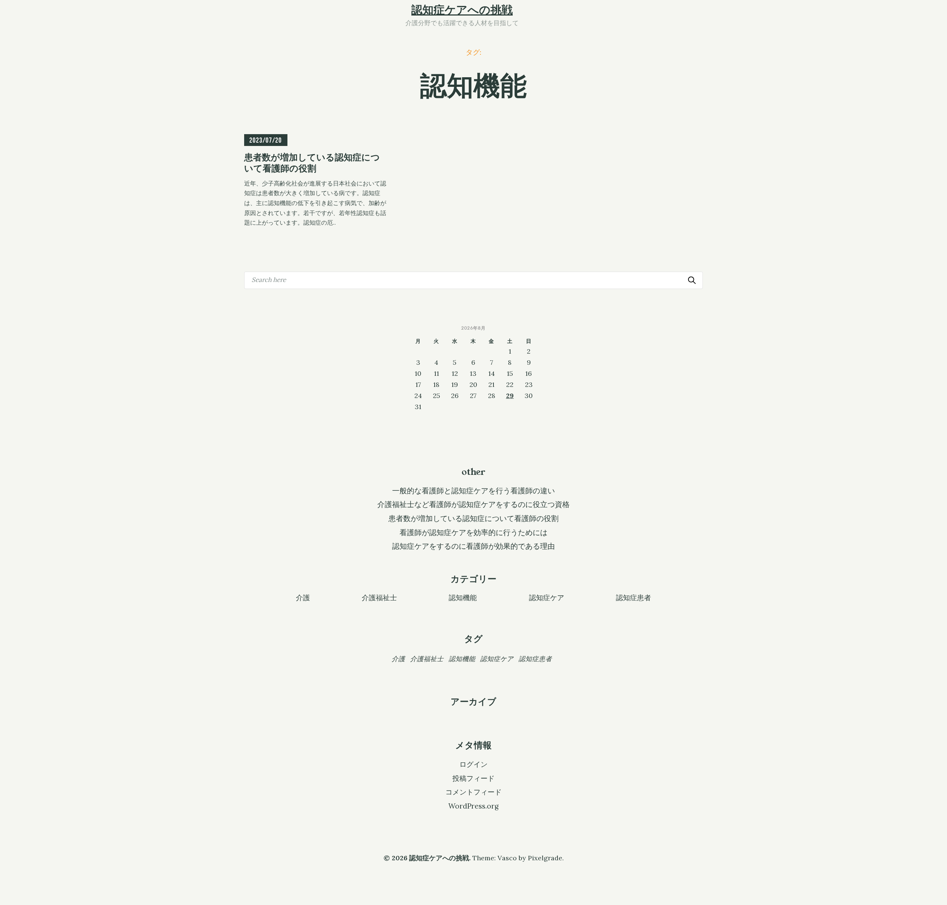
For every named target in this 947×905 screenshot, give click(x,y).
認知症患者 (633, 597)
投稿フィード (473, 778)
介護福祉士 (379, 597)
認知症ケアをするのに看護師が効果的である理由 (473, 546)
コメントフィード (473, 791)
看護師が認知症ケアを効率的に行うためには (473, 532)
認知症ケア (546, 597)
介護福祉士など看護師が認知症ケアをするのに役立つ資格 (473, 504)
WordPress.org (473, 806)
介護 (303, 597)
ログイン (473, 764)
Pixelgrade (545, 858)
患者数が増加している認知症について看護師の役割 (473, 518)
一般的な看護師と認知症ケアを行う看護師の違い (473, 491)
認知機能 (463, 597)
